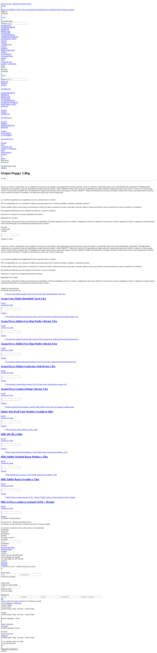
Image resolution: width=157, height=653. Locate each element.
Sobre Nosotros (62, 10)
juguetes (3, 143)
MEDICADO (5, 97)
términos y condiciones (13, 603)
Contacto (71, 10)
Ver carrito (4, 626)
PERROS (12, 10)
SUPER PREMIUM (8, 93)
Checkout (4, 636)
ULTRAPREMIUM (8, 100)
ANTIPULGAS (6, 118)
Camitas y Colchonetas (8, 148)
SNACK (4, 110)
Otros (3, 145)
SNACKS (25, 10)
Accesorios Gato (6, 147)
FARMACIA (34, 10)
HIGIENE (42, 10)
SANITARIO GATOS (8, 104)
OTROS (4, 112)
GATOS (19, 10)
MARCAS (5, 10)
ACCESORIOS (51, 10)
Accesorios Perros (7, 139)
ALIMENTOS (6, 89)
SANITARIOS (6, 133)
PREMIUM (5, 95)
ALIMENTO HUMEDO (9, 102)
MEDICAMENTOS (8, 125)
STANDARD (5, 99)
